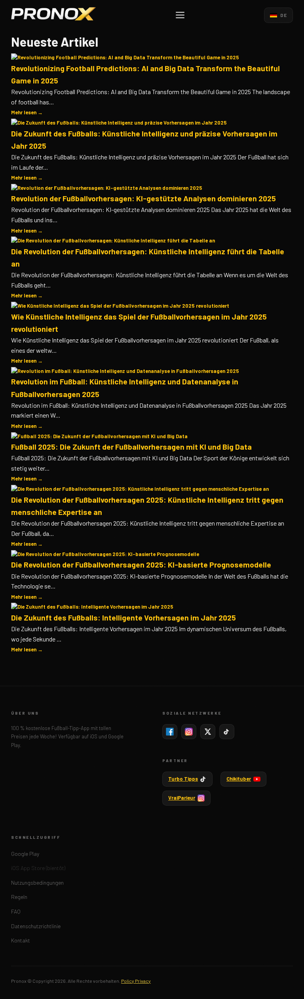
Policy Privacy (136, 981)
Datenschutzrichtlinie (36, 926)
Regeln (19, 896)
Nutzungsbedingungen (37, 882)
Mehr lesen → (27, 112)
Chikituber (238, 779)
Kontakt (20, 940)
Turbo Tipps (183, 779)
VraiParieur (181, 798)
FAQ (16, 911)
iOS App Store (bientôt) (38, 868)
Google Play (25, 853)
